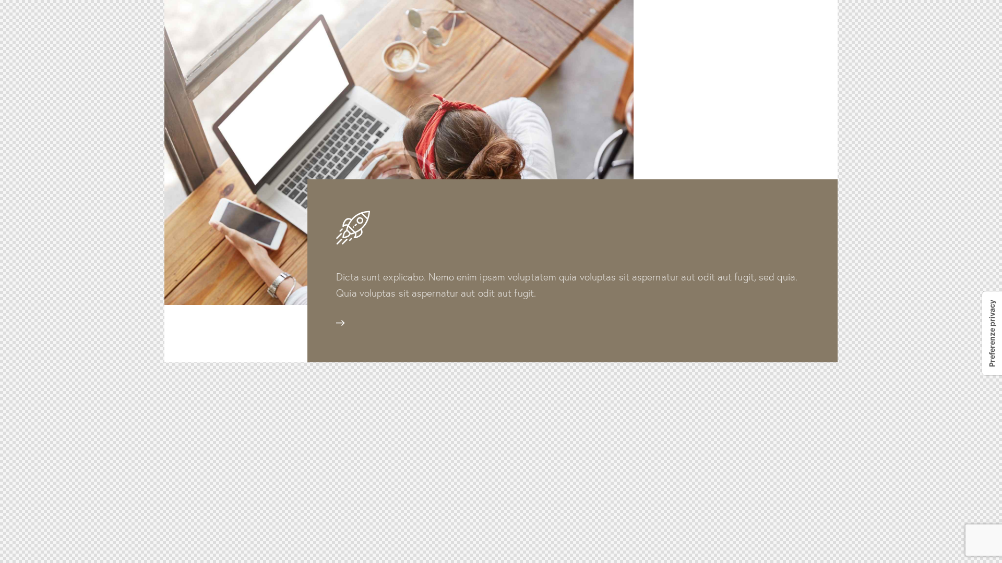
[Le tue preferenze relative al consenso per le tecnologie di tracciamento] (992, 333)
